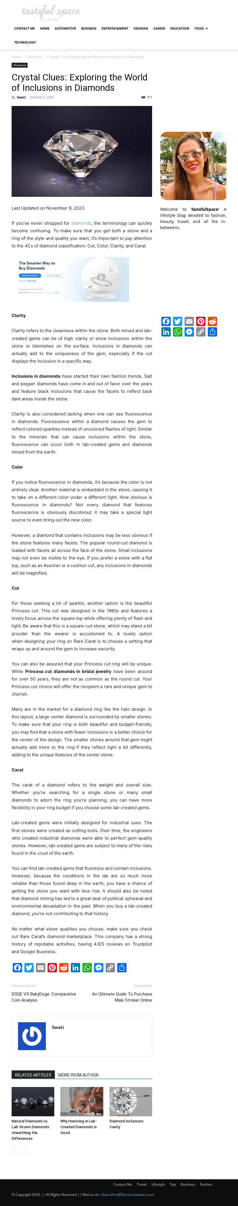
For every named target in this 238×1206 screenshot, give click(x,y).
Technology (25, 42)
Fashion (141, 28)
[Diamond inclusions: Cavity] (130, 1101)
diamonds (81, 223)
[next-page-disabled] (24, 1150)
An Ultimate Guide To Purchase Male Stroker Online (122, 997)
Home (45, 28)
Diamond (34, 56)
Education (179, 28)
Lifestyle (158, 1184)
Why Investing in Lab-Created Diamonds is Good (78, 1127)
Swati (21, 97)
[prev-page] (15, 1150)
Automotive (65, 28)
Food (199, 28)
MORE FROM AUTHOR (78, 1075)
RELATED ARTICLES (33, 1075)
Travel (142, 1184)
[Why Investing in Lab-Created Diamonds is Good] (81, 1101)
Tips (173, 1184)
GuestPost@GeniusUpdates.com (128, 1194)
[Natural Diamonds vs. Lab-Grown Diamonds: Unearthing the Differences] (33, 1101)
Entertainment (115, 28)
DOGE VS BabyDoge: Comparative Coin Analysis (44, 997)
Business (88, 28)
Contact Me (24, 28)
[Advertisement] (193, 92)
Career (159, 28)
